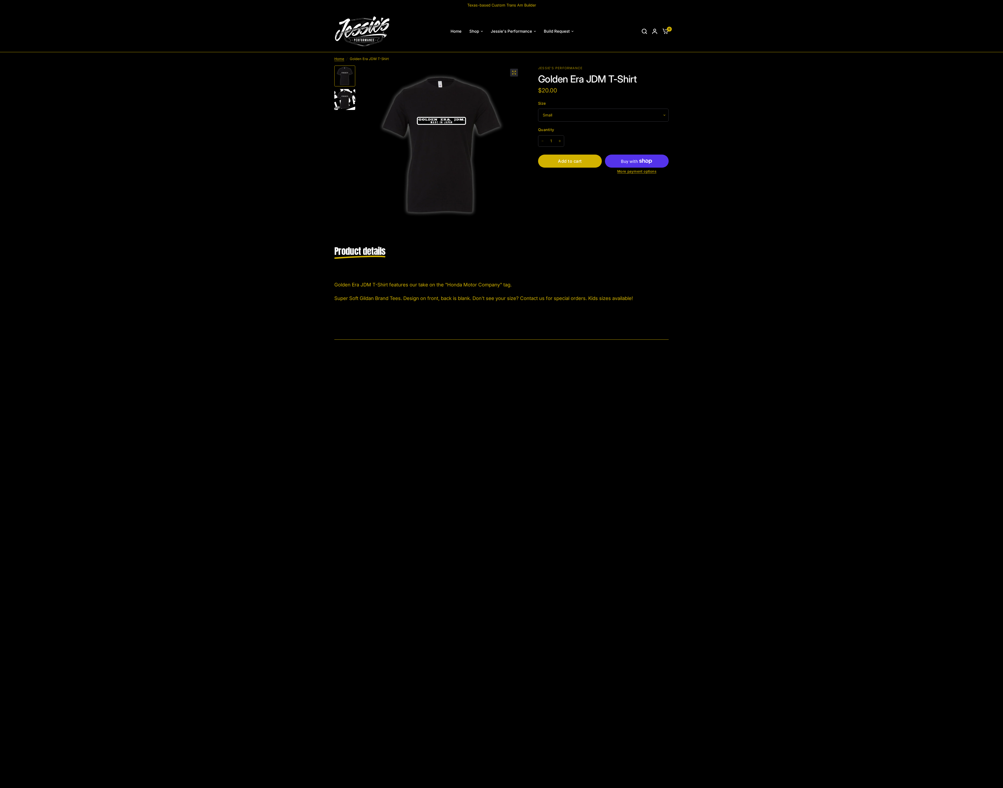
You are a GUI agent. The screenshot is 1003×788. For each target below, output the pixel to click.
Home (339, 59)
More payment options (636, 171)
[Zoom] (514, 73)
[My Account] (655, 31)
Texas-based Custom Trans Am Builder (501, 5)
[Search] (644, 31)
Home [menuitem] (456, 31)
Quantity (546, 129)
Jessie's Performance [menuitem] (511, 31)
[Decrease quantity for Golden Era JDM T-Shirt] (542, 141)
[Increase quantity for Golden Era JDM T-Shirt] (560, 141)
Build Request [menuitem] (557, 31)
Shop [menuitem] (474, 31)
